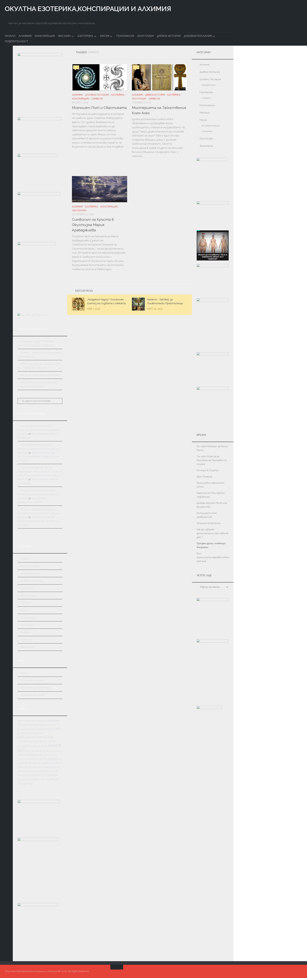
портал (25, 766)
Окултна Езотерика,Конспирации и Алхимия (88, 9)
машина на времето (28, 759)
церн (28, 783)
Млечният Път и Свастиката (99, 108)
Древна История (169, 35)
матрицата (49, 755)
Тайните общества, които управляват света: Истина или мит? (38, 456)
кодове (42, 741)
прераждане (52, 767)
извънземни (30, 737)
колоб (51, 741)
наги (43, 759)
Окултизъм (145, 35)
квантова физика (27, 741)
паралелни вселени (29, 763)
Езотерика (85, 35)
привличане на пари (29, 771)
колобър (35, 746)
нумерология (54, 759)
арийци (27, 725)
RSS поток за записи (32, 680)
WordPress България (32, 695)
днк (53, 729)
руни (26, 779)
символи (37, 779)
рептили (40, 775)
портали (37, 767)
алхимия (41, 720)
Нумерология (28, 617)
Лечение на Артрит (209, 523)
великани (23, 729)
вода (33, 729)
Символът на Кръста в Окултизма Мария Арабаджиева (93, 224)
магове (47, 751)
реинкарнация (25, 775)
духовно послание (27, 733)
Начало (10, 35)
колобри (23, 746)
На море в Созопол (208, 470)
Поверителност (16, 41)
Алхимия (25, 35)
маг (44, 746)
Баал (22, 720)
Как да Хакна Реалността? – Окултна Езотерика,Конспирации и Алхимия (39, 430)
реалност (50, 770)
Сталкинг (26, 639)
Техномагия (125, 35)
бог (46, 724)
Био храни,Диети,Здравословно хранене (213, 557)
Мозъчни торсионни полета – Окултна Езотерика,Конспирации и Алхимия (39, 494)
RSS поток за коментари (35, 687)
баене (37, 724)
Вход (23, 673)
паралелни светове (51, 763)
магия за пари (33, 751)
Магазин (64, 35)
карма (48, 737)
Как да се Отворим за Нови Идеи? (40, 375)
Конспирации (45, 35)
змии (41, 733)
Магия (104, 35)
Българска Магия (30, 566)
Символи (97, 98)
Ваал (31, 720)
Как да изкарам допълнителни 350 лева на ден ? (212, 533)
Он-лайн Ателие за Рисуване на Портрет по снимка (212, 460)
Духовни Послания (198, 35)
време (42, 729)
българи (54, 725)
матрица (35, 754)
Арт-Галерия (205, 476)
